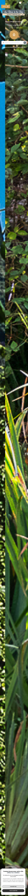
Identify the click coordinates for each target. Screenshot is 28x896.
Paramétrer (13, 886)
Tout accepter (13, 890)
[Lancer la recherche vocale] (14, 34)
